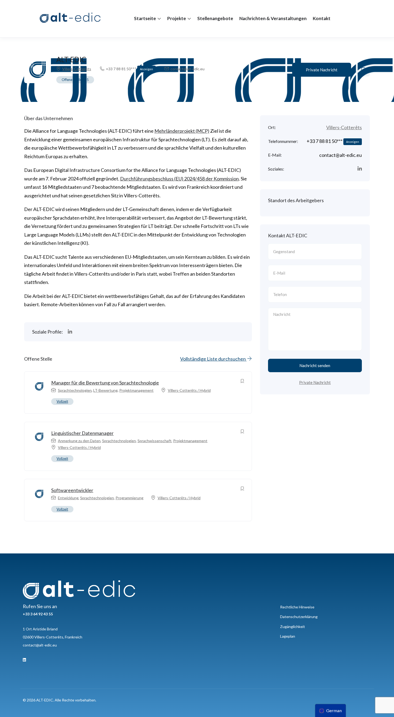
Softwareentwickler (72, 490)
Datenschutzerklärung (299, 616)
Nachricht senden (314, 365)
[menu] (330, 710)
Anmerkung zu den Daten (79, 440)
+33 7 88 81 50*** (129, 68)
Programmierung (129, 498)
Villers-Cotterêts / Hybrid (189, 390)
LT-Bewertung (105, 390)
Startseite (145, 18)
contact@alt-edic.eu (40, 645)
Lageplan (287, 636)
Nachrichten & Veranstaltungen (273, 18)
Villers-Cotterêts (76, 68)
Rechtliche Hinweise (297, 607)
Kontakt (321, 18)
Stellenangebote (215, 18)
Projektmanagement (136, 390)
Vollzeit (62, 401)
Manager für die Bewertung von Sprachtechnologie (105, 383)
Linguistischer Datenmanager (82, 433)
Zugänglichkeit (292, 626)
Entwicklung (68, 498)
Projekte (177, 18)
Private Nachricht (321, 69)
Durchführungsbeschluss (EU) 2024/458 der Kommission (179, 179)
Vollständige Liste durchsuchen (213, 359)
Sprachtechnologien (75, 390)
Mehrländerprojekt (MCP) (181, 131)
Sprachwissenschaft (154, 440)
